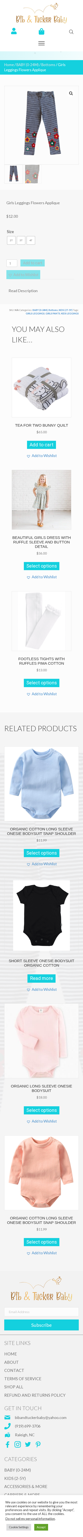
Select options (41, 566)
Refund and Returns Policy (35, 1395)
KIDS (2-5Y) (15, 1478)
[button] (41, 43)
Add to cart (32, 263)
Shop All (13, 1386)
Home (9, 65)
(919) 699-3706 (27, 1426)
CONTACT (14, 1370)
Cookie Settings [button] (19, 1527)
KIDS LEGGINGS (70, 313)
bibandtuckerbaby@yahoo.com (40, 1417)
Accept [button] (41, 1527)
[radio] (11, 240)
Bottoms (48, 65)
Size (10, 231)
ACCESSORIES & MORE (25, 1486)
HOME (10, 1353)
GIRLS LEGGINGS (35, 313)
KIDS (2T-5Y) (66, 310)
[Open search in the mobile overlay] (69, 32)
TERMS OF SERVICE (22, 1378)
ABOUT (11, 1362)
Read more (41, 978)
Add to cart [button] (41, 444)
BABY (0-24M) (27, 65)
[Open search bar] (71, 32)
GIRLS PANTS (53, 313)
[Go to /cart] (41, 31)
